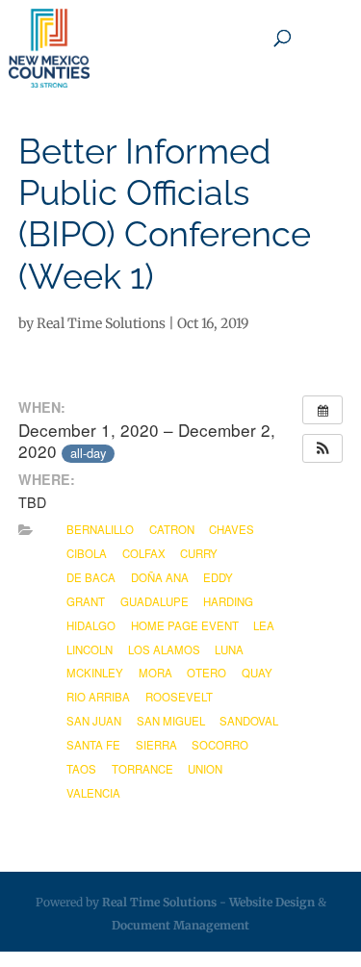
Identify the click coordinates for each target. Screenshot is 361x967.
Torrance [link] (142, 768)
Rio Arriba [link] (98, 696)
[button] (322, 448)
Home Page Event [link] (185, 625)
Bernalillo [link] (100, 529)
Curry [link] (199, 553)
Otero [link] (206, 672)
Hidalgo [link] (91, 625)
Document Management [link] (180, 925)
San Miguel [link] (171, 720)
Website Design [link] (272, 902)
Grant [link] (85, 601)
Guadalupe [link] (154, 601)
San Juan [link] (93, 720)
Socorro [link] (220, 744)
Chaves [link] (231, 529)
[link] (49, 48)
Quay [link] (257, 672)
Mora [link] (155, 672)
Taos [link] (81, 768)
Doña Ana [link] (160, 577)
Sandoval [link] (248, 720)
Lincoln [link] (89, 649)
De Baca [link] (91, 577)
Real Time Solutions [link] (101, 323)
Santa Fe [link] (93, 744)
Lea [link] (263, 625)
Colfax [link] (144, 553)
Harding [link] (228, 601)
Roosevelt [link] (179, 696)
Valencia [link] (93, 793)
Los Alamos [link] (164, 649)
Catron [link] (171, 529)
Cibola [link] (86, 553)
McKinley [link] (94, 672)
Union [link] (205, 768)
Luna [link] (229, 649)
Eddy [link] (218, 577)
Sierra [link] (156, 744)
